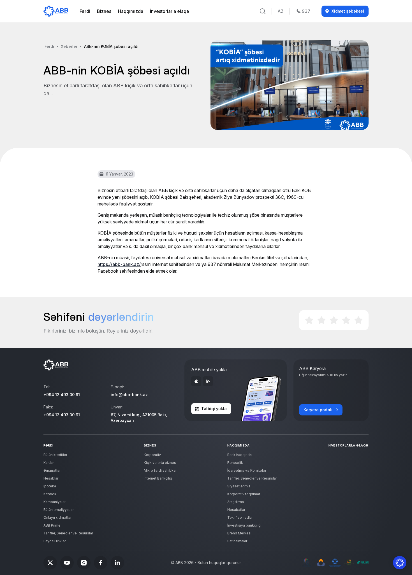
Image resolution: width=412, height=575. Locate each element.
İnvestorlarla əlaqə (169, 11)
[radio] (309, 320)
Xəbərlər (69, 46)
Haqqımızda (130, 11)
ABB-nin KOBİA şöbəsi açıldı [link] (111, 46)
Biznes (104, 11)
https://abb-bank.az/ (119, 264)
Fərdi (85, 11)
